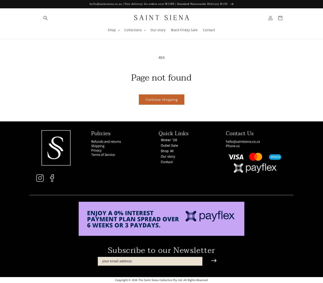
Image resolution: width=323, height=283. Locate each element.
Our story (168, 156)
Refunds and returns (106, 141)
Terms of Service (103, 155)
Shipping (97, 146)
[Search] (45, 18)
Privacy (96, 150)
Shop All (167, 151)
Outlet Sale (169, 145)
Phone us (233, 146)
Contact (167, 162)
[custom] (40, 178)
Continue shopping (161, 99)
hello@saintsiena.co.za (243, 141)
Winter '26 (169, 140)
